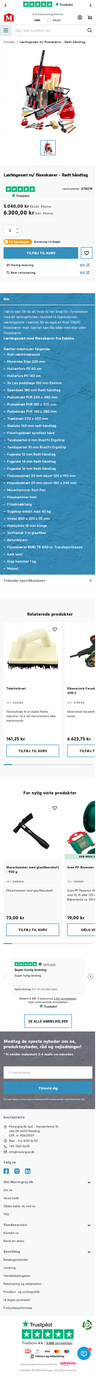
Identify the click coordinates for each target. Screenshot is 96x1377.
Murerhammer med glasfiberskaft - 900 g (32, 869)
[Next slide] (91, 5)
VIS (82, 265)
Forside (9, 42)
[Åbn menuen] (6, 30)
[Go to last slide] (4, 5)
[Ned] (17, 232)
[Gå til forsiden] (13, 17)
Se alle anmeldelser (47, 1021)
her (83, 1099)
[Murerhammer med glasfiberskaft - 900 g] (33, 830)
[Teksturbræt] (33, 651)
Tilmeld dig (47, 1088)
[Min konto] (80, 17)
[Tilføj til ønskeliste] (86, 253)
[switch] (47, 20)
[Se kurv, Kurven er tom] (89, 17)
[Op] (17, 229)
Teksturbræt (16, 688)
